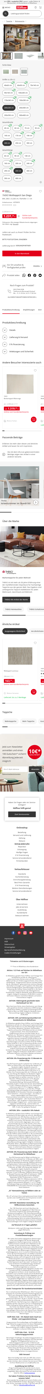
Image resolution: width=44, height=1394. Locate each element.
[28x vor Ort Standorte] (36, 7)
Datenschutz (9, 944)
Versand (15, 224)
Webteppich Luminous (11, 640)
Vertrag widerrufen (22, 844)
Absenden (35, 769)
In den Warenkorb (22, 253)
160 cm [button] (7, 163)
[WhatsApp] (23, 275)
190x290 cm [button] (24, 100)
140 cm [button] (7, 135)
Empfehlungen (29, 310)
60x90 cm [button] (21, 85)
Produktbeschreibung (11, 310)
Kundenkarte (22, 913)
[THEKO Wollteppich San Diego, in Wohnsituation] (22, 38)
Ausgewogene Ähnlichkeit (15, 631)
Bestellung (22, 832)
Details (12, 330)
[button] (5, 7)
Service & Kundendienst (22, 858)
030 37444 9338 (18, 289)
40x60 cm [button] (8, 85)
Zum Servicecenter (22, 814)
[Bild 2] (18, 56)
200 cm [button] (18, 163)
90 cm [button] (37, 128)
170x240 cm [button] (9, 100)
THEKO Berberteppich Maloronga (16, 368)
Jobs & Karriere (22, 907)
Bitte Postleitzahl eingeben (14, 239)
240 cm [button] (29, 163)
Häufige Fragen (22, 852)
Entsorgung (22, 849)
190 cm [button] (29, 135)
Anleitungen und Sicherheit (21, 351)
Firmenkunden (22, 861)
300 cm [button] (29, 143)
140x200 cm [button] (23, 93)
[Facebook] (29, 275)
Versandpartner (23, 245)
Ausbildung (22, 910)
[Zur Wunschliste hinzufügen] (40, 191)
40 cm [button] (6, 128)
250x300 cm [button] (24, 108)
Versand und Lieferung (22, 835)
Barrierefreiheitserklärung (14, 950)
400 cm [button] (18, 178)
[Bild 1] (6, 56)
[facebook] (13, 932)
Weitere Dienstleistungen (22, 888)
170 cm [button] (18, 135)
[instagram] (25, 932)
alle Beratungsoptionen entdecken (22, 297)
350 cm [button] (7, 178)
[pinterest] (19, 932)
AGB (6, 941)
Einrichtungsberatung (22, 880)
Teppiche (7, 712)
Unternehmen (22, 904)
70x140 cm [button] (34, 85)
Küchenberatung (22, 877)
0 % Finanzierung (17, 344)
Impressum (8, 938)
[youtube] (31, 932)
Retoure (22, 841)
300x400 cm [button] (24, 115)
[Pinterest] (34, 275)
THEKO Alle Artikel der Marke (16, 599)
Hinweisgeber (9, 947)
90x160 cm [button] (8, 93)
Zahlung (22, 838)
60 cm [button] (16, 128)
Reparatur (22, 846)
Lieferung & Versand (18, 337)
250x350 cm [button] (9, 115)
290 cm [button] (7, 171)
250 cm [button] (18, 143)
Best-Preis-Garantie (22, 882)
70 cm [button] (27, 128)
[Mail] (40, 275)
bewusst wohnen (22, 915)
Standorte (22, 874)
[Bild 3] (30, 56)
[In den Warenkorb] (33, 419)
